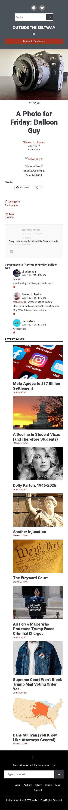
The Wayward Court (30, 578)
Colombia (9, 217)
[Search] (49, 17)
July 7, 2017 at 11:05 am (34, 275)
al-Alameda (20, 302)
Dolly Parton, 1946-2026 (34, 485)
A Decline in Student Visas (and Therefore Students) (36, 436)
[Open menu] (34, 34)
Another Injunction (29, 531)
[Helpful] (14, 286)
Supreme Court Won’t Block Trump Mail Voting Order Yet (37, 684)
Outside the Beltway (34, 27)
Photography (11, 205)
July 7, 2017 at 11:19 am (34, 324)
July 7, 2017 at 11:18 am (34, 298)
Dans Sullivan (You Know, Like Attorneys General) (35, 737)
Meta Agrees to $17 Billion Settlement (36, 385)
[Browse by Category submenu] (44, 41)
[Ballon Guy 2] (34, 159)
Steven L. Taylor (34, 142)
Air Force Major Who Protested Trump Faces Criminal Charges (33, 629)
